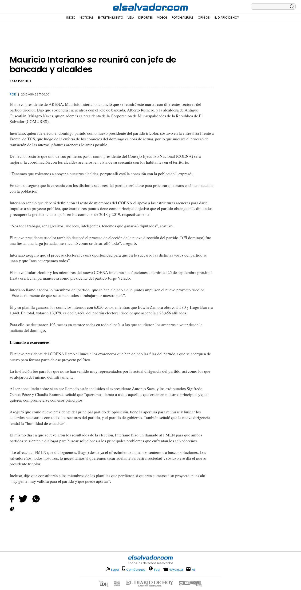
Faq (157, 569)
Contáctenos (135, 570)
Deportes (145, 18)
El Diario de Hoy (226, 18)
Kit (193, 569)
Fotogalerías (183, 18)
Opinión (204, 18)
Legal (115, 570)
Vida (130, 18)
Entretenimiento (110, 18)
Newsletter (176, 570)
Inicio (70, 18)
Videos (162, 18)
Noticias (87, 18)
